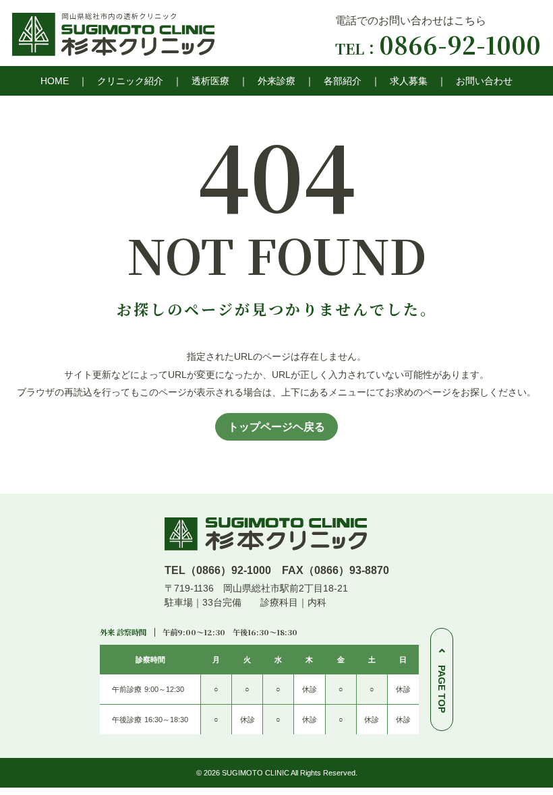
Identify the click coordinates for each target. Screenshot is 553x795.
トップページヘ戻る (276, 427)
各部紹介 (342, 80)
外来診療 (276, 80)
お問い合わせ (484, 80)
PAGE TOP (441, 689)
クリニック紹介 (130, 80)
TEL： (438, 48)
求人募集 (409, 80)
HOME (54, 80)
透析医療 (210, 80)
